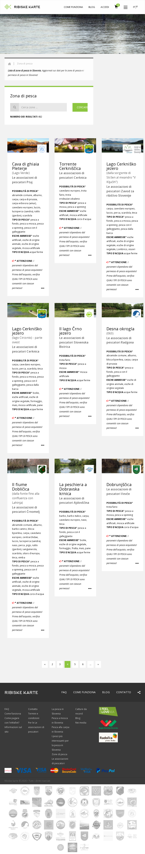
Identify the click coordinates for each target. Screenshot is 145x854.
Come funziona (73, 7)
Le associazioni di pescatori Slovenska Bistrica (73, 342)
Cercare (82, 107)
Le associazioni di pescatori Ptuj (24, 180)
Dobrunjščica (119, 484)
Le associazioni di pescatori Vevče (118, 491)
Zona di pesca (24, 63)
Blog (92, 7)
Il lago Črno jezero (70, 331)
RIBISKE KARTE (27, 7)
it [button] (134, 7)
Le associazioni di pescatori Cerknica (72, 175)
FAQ (64, 692)
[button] (125, 6)
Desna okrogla (120, 328)
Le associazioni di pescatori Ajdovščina (74, 500)
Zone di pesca (59, 754)
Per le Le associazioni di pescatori (36, 727)
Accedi (105, 7)
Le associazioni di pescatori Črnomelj (26, 509)
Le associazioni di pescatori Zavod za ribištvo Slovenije (120, 191)
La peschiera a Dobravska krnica (73, 489)
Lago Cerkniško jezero (121, 166)
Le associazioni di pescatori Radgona (120, 340)
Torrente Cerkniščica (70, 166)
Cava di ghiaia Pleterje (25, 166)
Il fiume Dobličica (20, 487)
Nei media (80, 722)
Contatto (123, 692)
